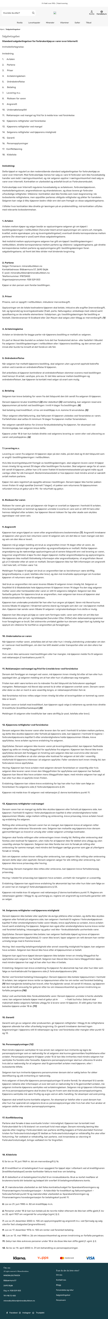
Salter (77, 22)
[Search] (33, 13)
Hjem (2, 29)
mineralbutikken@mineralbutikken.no (19, 1301)
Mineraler (50, 22)
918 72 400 (11, 1296)
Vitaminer (64, 22)
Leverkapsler (34, 22)
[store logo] (54, 13)
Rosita (19, 22)
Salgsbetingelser (13, 29)
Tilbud (88, 22)
